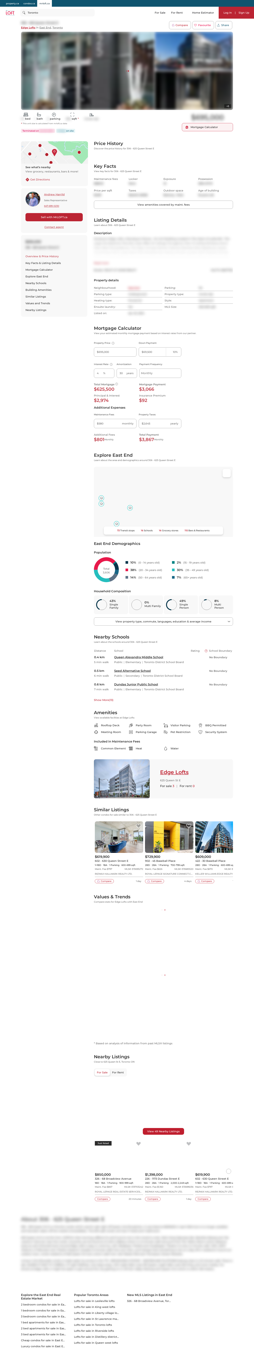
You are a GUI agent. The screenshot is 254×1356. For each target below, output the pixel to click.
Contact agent (54, 227)
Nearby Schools (35, 283)
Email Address (149, 51)
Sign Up (244, 12)
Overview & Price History (42, 256)
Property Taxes (147, 414)
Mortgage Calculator (39, 269)
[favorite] (138, 826)
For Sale (160, 12)
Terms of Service (176, 76)
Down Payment (148, 343)
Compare (182, 25)
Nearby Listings (35, 310)
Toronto (57, 27)
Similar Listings (35, 296)
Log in (185, 101)
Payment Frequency (150, 364)
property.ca (12, 3)
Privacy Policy (157, 76)
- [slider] (192, 928)
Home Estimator (203, 12)
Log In (228, 12)
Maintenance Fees (104, 414)
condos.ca (29, 3)
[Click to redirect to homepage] (10, 13)
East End (45, 27)
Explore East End (36, 276)
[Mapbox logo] (103, 533)
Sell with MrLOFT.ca (54, 217)
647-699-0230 (51, 206)
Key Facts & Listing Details (43, 263)
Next (168, 65)
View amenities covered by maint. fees (163, 204)
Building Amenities (38, 290)
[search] (57, 12)
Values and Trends (37, 303)
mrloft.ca (44, 3)
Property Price (103, 343)
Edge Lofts (28, 27)
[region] (163, 1223)
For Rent (177, 12)
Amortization (124, 364)
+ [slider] (227, 928)
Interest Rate (103, 364)
